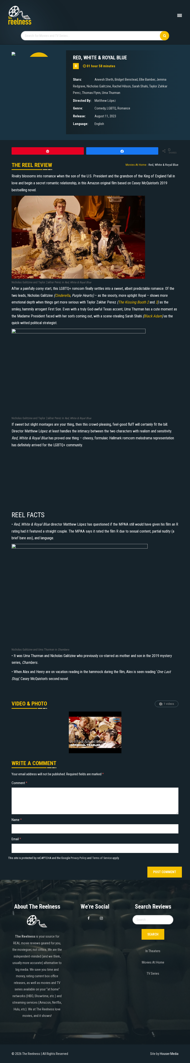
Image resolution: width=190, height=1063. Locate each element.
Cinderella (62, 295)
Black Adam (153, 316)
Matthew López (105, 101)
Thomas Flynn (91, 93)
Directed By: (82, 101)
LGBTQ (111, 108)
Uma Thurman (111, 93)
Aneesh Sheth (104, 79)
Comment (19, 783)
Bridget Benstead (126, 79)
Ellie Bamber (147, 79)
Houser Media (169, 1054)
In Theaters (153, 951)
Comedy (100, 108)
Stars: (77, 79)
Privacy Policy (78, 858)
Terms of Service (102, 858)
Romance (123, 108)
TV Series (153, 973)
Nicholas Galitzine (99, 86)
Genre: (78, 108)
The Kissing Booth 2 (133, 302)
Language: (80, 124)
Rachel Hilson (121, 86)
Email (16, 839)
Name (17, 820)
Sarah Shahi (140, 86)
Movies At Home (153, 962)
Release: (79, 116)
